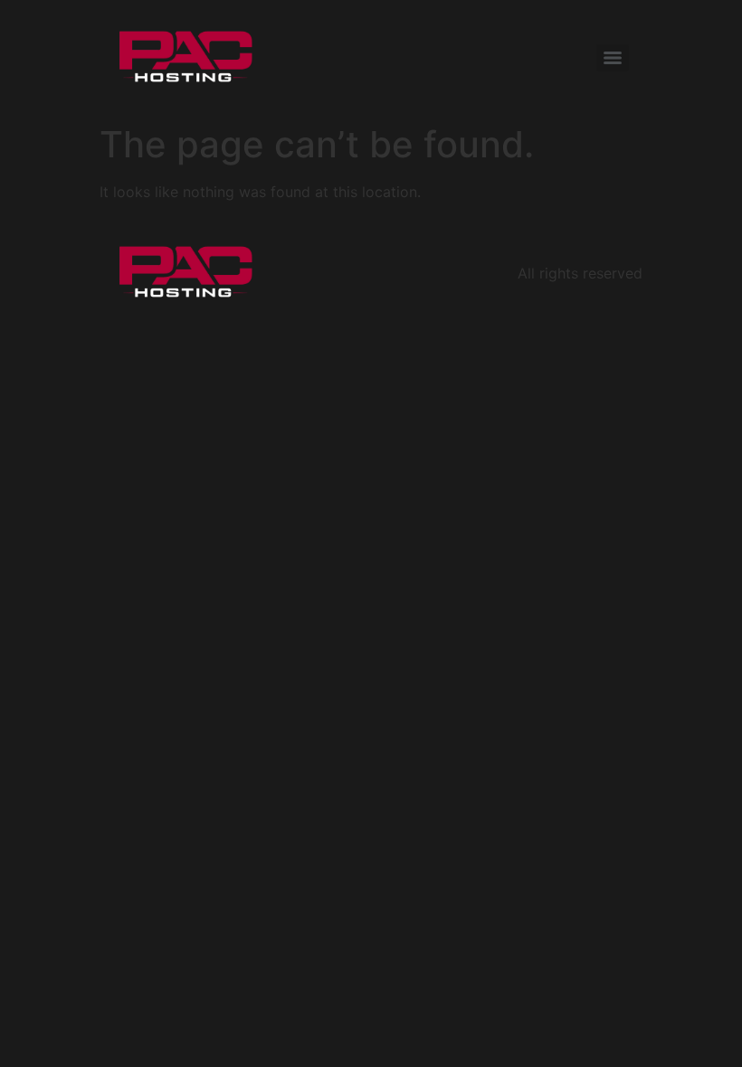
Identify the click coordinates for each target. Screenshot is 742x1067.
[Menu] (612, 57)
